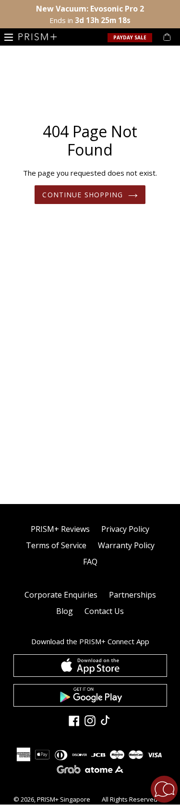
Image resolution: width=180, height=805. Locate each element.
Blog (64, 611)
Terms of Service (56, 545)
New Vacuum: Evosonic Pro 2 (90, 8)
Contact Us (104, 611)
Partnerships (132, 594)
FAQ (90, 561)
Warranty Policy (126, 545)
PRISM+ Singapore (63, 799)
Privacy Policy (125, 529)
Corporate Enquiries (60, 594)
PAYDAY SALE (129, 37)
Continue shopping (82, 194)
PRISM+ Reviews (60, 529)
